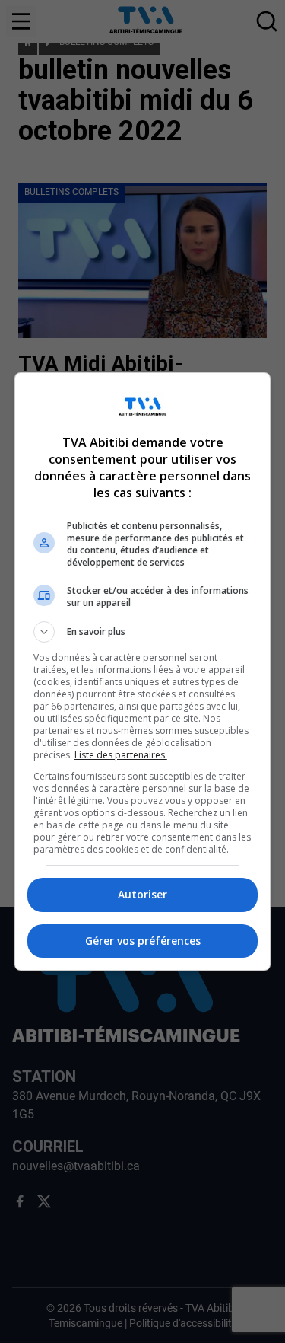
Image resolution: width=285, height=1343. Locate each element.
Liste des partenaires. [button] (120, 754)
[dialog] (142, 671)
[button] (142, 632)
